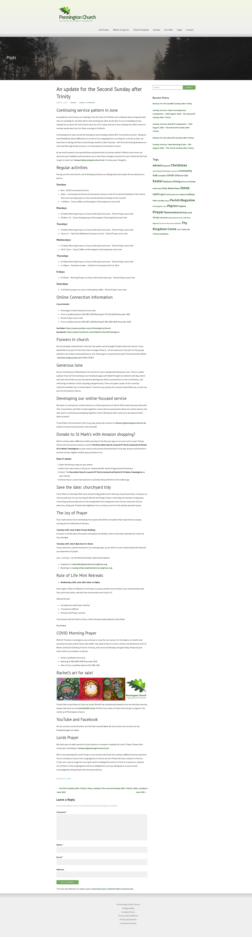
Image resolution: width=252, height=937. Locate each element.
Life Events (104, 30)
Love (167, 194)
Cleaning (166, 171)
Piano (165, 206)
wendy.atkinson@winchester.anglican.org (92, 568)
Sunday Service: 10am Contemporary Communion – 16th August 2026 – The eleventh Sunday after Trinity (174, 114)
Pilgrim (172, 206)
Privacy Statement (128, 919)
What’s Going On (121, 30)
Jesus (185, 187)
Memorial (184, 194)
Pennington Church (77, 17)
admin (73, 103)
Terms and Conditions (128, 915)
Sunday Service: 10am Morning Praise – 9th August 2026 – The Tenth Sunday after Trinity (173, 146)
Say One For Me (164, 223)
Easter (158, 181)
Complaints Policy (128, 923)
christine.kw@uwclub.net (69, 357)
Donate (156, 30)
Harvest (184, 181)
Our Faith (168, 30)
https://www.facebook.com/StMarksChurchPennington (93, 332)
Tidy (178, 229)
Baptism (166, 165)
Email (59, 857)
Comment (61, 812)
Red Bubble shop (87, 708)
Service (178, 223)
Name (59, 844)
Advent (157, 165)
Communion (174, 171)
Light (162, 194)
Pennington (157, 206)
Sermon (172, 223)
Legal (179, 30)
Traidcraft (185, 229)
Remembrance (173, 212)
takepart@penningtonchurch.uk (89, 160)
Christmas (179, 165)
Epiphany (168, 181)
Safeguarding (128, 908)
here (106, 726)
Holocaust (157, 188)
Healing (191, 181)
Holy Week (168, 188)
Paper (167, 201)
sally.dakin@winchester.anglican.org (89, 564)
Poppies (181, 206)
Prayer (158, 212)
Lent (156, 194)
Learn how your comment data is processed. (112, 888)
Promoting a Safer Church (128, 904)
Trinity (156, 234)
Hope (176, 188)
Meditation (175, 194)
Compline (162, 175)
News (68, 779)
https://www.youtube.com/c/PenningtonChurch (88, 328)
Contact (189, 30)
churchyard (157, 171)
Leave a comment (87, 103)
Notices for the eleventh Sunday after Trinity (173, 138)
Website (60, 869)
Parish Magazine (182, 200)
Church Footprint (141, 30)
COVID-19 (172, 175)
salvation (163, 217)
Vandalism (164, 234)
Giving (176, 181)
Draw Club (183, 175)
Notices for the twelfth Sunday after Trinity (172, 103)
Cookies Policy (128, 912)
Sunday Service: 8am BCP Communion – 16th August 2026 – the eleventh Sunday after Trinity (172, 127)
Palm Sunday (158, 200)
